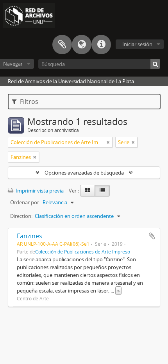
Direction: (21, 215)
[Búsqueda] (155, 64)
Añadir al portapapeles (152, 236)
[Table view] (102, 190)
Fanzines (29, 236)
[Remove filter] (108, 142)
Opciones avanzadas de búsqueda (84, 172)
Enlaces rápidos (101, 44)
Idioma (81, 44)
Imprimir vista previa (39, 190)
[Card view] (87, 190)
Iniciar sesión (137, 44)
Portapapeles (62, 44)
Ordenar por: (25, 202)
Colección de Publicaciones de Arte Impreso (82, 251)
